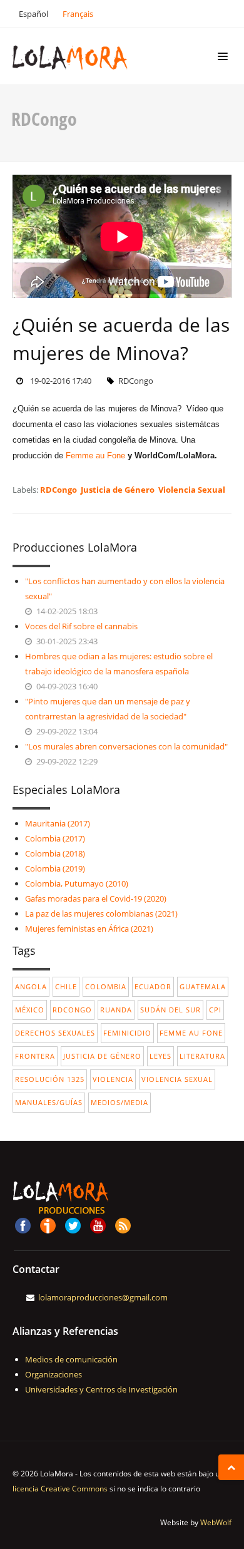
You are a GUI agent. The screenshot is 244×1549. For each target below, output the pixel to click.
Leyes (160, 1056)
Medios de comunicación (71, 1359)
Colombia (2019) (55, 868)
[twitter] (73, 1224)
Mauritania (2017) (57, 823)
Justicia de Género (118, 489)
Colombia (105, 986)
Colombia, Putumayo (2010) (76, 883)
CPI (215, 1009)
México (29, 1009)
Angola (31, 986)
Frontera (35, 1056)
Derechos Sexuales (55, 1032)
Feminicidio (127, 1032)
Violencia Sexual (191, 489)
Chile (66, 986)
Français (78, 13)
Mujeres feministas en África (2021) (89, 928)
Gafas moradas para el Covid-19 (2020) (95, 898)
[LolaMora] (89, 56)
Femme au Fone (95, 455)
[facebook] (23, 1224)
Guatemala (203, 986)
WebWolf (215, 1522)
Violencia (113, 1079)
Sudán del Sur (170, 1009)
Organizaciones (53, 1374)
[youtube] (98, 1224)
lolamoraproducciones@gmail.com (103, 1297)
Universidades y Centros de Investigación (101, 1389)
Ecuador (153, 986)
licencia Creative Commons (60, 1488)
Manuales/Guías (49, 1102)
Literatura (202, 1056)
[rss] (123, 1224)
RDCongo (58, 489)
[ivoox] (48, 1224)
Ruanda (116, 1009)
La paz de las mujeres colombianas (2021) (101, 913)
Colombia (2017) (55, 838)
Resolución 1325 (49, 1079)
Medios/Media (119, 1102)
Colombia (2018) (55, 853)
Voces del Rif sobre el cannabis (81, 626)
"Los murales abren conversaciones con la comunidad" (126, 746)
